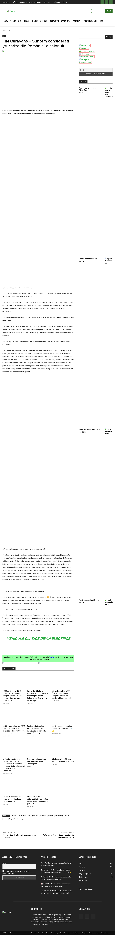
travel (16, 819)
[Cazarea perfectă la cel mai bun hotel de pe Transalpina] (38, 749)
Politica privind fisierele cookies (90, 933)
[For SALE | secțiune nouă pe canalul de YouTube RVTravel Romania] (13, 786)
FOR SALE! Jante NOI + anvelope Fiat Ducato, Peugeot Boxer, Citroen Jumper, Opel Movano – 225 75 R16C (12, 696)
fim (29, 815)
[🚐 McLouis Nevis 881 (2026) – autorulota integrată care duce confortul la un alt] (63, 681)
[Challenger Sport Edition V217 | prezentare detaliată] (63, 749)
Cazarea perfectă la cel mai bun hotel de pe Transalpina (36, 761)
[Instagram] (106, 2)
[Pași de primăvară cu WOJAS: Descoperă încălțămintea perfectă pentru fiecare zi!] (38, 716)
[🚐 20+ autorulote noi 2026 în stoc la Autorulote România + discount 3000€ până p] (13, 716)
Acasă (4, 31)
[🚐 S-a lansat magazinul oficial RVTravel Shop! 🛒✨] (63, 716)
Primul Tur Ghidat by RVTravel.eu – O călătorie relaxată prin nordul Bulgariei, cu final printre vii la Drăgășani (38, 696)
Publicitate (104, 933)
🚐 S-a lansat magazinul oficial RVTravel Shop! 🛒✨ (62, 728)
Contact (33, 933)
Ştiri (9, 31)
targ (10, 819)
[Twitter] (24, 103)
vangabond (23, 819)
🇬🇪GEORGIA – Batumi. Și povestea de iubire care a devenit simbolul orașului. (56, 885)
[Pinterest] (30, 103)
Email (4, 863)
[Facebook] (102, 2)
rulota (67, 815)
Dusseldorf (22, 815)
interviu (50, 815)
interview (43, 815)
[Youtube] (111, 2)
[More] (50, 103)
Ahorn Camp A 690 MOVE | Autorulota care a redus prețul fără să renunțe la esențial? (56, 892)
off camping (59, 815)
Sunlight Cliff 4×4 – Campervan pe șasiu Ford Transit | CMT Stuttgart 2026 (56, 878)
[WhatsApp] (35, 103)
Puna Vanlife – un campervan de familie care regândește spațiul (57, 864)
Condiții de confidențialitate (69, 933)
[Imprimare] (45, 103)
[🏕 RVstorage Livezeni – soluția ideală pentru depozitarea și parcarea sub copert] (13, 749)
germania (35, 815)
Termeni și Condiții (52, 933)
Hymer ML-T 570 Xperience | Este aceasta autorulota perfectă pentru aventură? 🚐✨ (56, 871)
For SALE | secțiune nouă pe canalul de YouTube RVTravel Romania (12, 799)
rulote (5, 819)
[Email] (40, 103)
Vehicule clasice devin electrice (38, 638)
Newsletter (41, 933)
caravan (14, 815)
